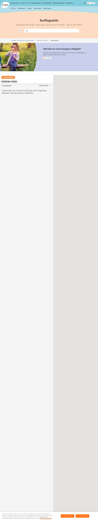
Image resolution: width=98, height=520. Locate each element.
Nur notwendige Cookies (67, 516)
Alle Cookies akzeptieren (82, 516)
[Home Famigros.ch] (5, 5)
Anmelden (92, 3)
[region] (49, 516)
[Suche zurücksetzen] (77, 30)
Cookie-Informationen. (46, 518)
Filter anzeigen (9, 77)
